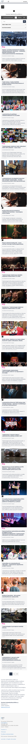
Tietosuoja (3, 731)
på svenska (13, 739)
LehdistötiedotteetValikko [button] (12, 17)
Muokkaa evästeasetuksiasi (7, 734)
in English (8, 739)
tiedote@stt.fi (4, 722)
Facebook (3, 729)
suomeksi (3, 739)
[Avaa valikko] (9, 1)
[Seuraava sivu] (14, 674)
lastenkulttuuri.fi (5, 707)
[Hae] (24, 21)
